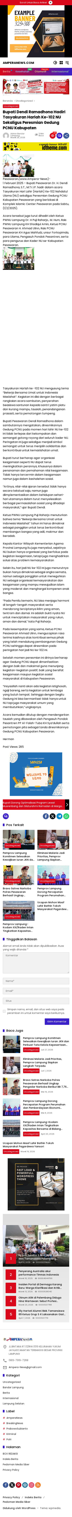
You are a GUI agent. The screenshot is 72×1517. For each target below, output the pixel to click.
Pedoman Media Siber (16, 1464)
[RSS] (38, 1485)
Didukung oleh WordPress (19, 1508)
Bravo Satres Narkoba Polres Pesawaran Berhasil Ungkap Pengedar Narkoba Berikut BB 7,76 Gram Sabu (17, 892)
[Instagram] (31, 1485)
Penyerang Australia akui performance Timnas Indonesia (39, 1273)
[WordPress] (25, 1485)
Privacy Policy (11, 1470)
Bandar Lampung (13, 1387)
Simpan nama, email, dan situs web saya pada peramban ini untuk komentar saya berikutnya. (36, 1011)
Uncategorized (11, 106)
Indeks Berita (10, 1459)
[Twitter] (53, 816)
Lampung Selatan (13, 1403)
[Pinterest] (18, 1485)
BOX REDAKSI (10, 1453)
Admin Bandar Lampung (17, 135)
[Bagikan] (66, 136)
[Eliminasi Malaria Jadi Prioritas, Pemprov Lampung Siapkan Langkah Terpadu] (53, 840)
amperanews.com (18, 63)
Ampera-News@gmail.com (25, 1367)
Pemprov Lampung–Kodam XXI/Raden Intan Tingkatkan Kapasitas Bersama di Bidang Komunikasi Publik (18, 928)
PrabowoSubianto (17, 1428)
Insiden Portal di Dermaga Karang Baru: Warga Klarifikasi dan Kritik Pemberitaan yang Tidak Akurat (40, 1286)
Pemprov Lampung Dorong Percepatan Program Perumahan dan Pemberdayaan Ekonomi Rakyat (50, 892)
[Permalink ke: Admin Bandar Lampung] (6, 136)
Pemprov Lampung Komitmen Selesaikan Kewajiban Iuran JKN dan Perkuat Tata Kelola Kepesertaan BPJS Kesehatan (18, 856)
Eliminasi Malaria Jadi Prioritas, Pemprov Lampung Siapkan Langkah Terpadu (50, 856)
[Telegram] (59, 816)
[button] (55, 63)
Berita (6, 1393)
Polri (8, 1439)
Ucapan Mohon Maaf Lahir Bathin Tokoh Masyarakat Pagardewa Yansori (52, 906)
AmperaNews (14, 1418)
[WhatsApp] (66, 816)
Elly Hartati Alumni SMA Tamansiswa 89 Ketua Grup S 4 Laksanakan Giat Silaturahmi (41, 1312)
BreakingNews (14, 1423)
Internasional (11, 1398)
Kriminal (11, 1434)
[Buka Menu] (61, 63)
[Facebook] (46, 816)
